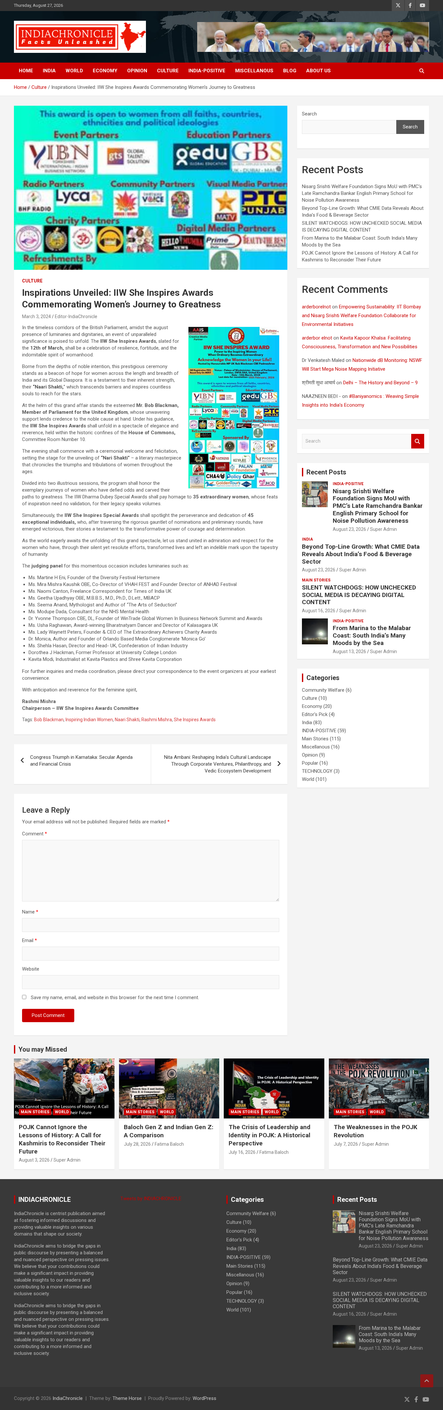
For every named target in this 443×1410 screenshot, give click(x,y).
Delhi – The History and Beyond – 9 (380, 383)
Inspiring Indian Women (89, 719)
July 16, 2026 (242, 1152)
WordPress (204, 1398)
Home (26, 71)
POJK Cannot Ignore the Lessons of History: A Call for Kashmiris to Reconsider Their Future (62, 1139)
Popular (310, 763)
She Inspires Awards (195, 719)
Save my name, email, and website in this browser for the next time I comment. (115, 997)
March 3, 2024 (36, 316)
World (74, 71)
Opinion (137, 71)
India (49, 71)
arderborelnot (316, 307)
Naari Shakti (127, 719)
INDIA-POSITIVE (206, 71)
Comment (34, 834)
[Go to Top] (426, 1380)
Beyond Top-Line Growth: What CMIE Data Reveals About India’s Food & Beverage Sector (361, 554)
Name (30, 912)
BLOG (289, 71)
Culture (168, 71)
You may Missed (42, 1049)
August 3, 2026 (34, 1160)
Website (30, 969)
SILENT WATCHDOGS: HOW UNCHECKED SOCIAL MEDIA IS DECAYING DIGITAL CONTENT (359, 595)
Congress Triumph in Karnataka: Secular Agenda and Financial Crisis (81, 760)
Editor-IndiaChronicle (76, 316)
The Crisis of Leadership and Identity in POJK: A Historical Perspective (269, 1135)
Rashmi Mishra (156, 719)
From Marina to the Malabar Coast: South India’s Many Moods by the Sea (372, 635)
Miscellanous (254, 71)
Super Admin (383, 529)
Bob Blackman (49, 719)
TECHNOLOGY (317, 771)
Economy (105, 71)
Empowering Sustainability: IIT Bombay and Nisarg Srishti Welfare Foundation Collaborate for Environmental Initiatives (361, 315)
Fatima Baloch (169, 1144)
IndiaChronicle (68, 1398)
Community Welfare (323, 690)
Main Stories (316, 580)
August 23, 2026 (349, 529)
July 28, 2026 (137, 1144)
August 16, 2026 (318, 610)
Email (29, 940)
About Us (318, 71)
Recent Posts (326, 472)
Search (309, 114)
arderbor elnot (317, 338)
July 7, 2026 (346, 1144)
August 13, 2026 (349, 651)
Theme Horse (127, 1398)
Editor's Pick (315, 714)
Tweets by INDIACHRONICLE (150, 1198)
